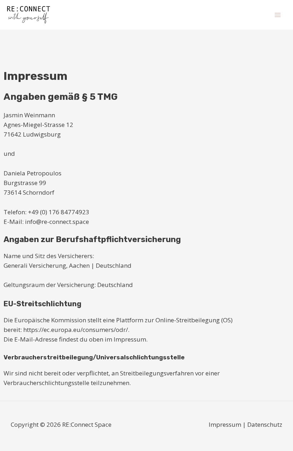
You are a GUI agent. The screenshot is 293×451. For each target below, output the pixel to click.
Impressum (225, 424)
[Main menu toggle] (278, 15)
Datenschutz (264, 424)
